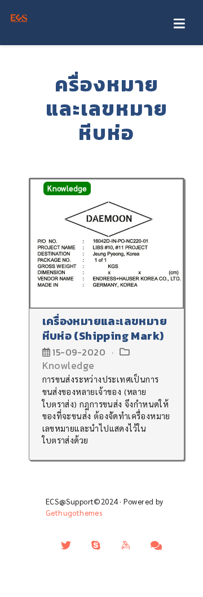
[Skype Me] (96, 545)
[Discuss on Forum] (156, 545)
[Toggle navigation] (179, 24)
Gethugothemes (74, 512)
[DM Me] (66, 545)
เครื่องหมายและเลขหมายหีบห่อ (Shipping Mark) (104, 328)
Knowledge (67, 189)
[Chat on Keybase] (126, 545)
